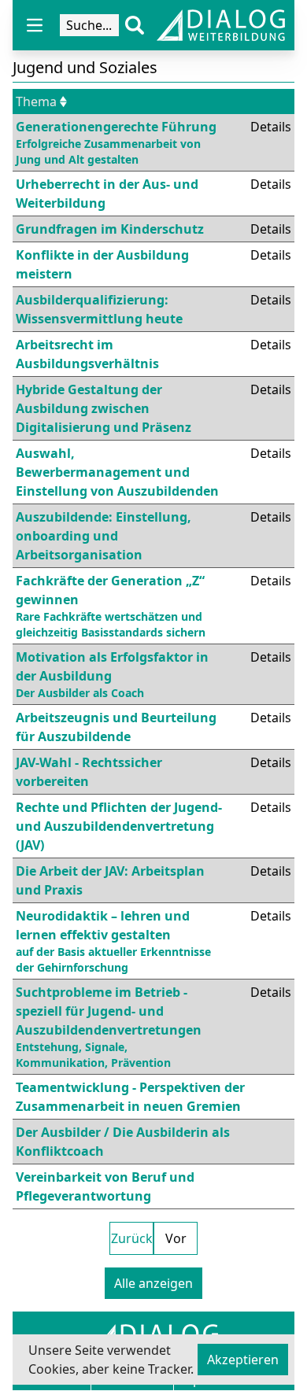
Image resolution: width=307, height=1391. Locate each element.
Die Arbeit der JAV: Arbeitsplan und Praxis (110, 880)
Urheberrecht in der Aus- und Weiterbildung (107, 193)
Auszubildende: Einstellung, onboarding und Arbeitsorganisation (103, 535)
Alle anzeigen (153, 1283)
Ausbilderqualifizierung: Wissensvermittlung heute (99, 309)
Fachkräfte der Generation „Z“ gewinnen (110, 606)
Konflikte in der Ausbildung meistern (102, 264)
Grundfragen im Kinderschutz (110, 229)
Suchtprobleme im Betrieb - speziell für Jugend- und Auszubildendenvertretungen (109, 1026)
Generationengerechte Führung (116, 142)
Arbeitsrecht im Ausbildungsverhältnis (87, 354)
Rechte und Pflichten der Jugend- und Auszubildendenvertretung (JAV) (119, 826)
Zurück (132, 1238)
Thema (36, 101)
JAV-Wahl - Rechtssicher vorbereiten (89, 772)
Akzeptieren (243, 1359)
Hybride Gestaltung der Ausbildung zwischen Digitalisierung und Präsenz (103, 408)
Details (270, 126)
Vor (176, 1238)
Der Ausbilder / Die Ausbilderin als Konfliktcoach (123, 1142)
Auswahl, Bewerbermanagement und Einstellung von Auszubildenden (117, 472)
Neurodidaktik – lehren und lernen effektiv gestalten (113, 941)
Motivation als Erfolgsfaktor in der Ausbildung (112, 674)
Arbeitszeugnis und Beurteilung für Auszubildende (116, 727)
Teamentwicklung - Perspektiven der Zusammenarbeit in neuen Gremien (130, 1097)
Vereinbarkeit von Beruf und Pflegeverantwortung (105, 1186)
